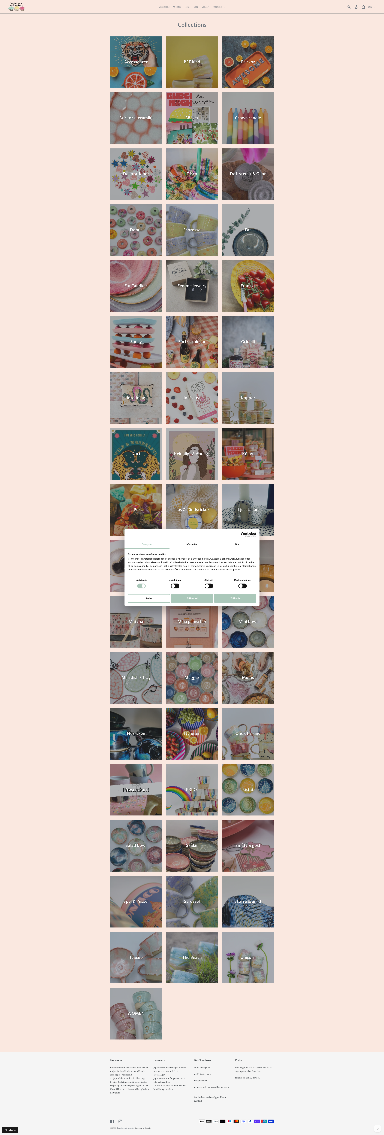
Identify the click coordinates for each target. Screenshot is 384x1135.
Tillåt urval (192, 598)
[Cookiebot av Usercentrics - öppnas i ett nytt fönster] (243, 534)
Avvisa (149, 598)
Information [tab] (192, 544)
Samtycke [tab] (147, 544)
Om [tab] (237, 544)
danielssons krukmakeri (126, 1128)
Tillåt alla (235, 598)
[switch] (175, 586)
